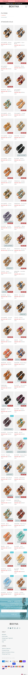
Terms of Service (6, 648)
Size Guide (4, 636)
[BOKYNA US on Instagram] (15, 628)
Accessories (4, 17)
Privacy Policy (5, 650)
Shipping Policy (6, 654)
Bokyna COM (11, 1)
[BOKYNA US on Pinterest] (13, 628)
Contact (4, 640)
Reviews (4, 634)
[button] (24, 674)
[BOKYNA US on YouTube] (10, 628)
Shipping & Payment (7, 638)
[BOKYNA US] (14, 6)
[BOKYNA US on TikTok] (17, 628)
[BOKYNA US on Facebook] (8, 628)
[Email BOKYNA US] (19, 628)
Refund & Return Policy (8, 652)
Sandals (4, 15)
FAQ (3, 641)
